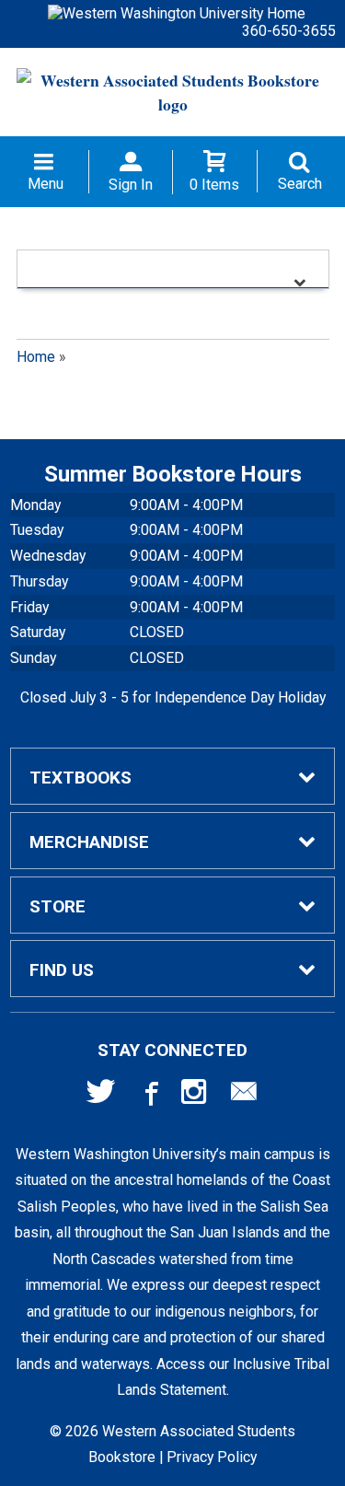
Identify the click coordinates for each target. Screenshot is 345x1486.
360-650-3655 (289, 31)
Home (36, 357)
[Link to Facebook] (149, 1095)
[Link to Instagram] (196, 1095)
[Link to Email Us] (244, 1095)
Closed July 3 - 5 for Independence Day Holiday (173, 697)
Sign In (131, 184)
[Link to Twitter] (101, 1095)
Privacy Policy (212, 1457)
